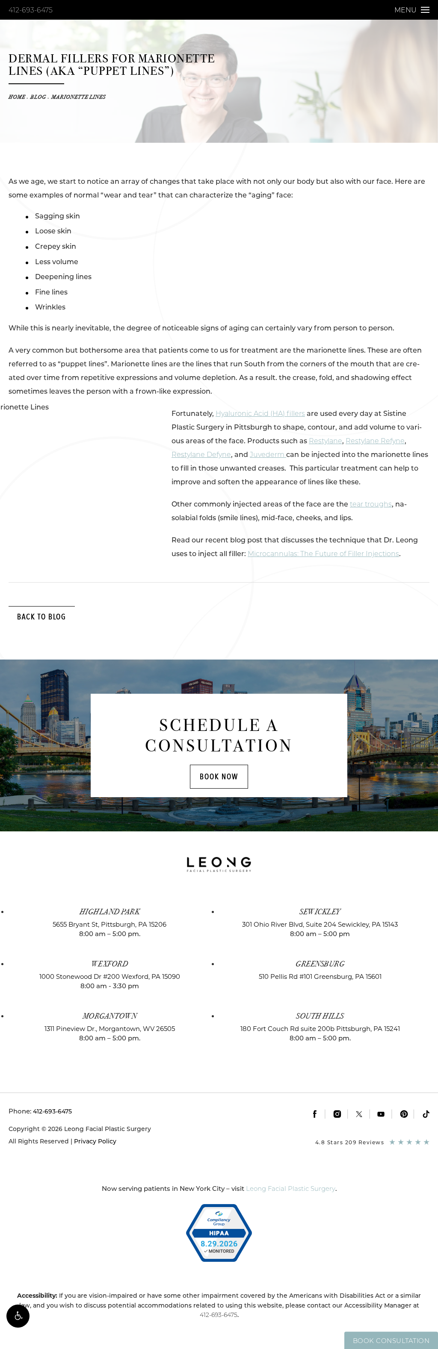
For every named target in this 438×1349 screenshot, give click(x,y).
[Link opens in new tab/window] (314, 1113)
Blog (38, 97)
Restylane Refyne (375, 441)
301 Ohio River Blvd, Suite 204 (320, 924)
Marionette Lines (78, 97)
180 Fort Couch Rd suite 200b (320, 1029)
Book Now (219, 776)
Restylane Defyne (201, 455)
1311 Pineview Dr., (109, 1029)
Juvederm (268, 455)
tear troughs (371, 504)
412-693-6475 (31, 10)
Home (17, 97)
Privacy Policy (95, 1141)
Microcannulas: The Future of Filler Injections (323, 554)
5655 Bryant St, (109, 924)
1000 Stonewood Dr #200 (109, 976)
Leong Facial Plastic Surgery (290, 1188)
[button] (18, 1316)
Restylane (325, 441)
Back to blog (41, 616)
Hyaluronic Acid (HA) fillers (260, 413)
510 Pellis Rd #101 (320, 976)
